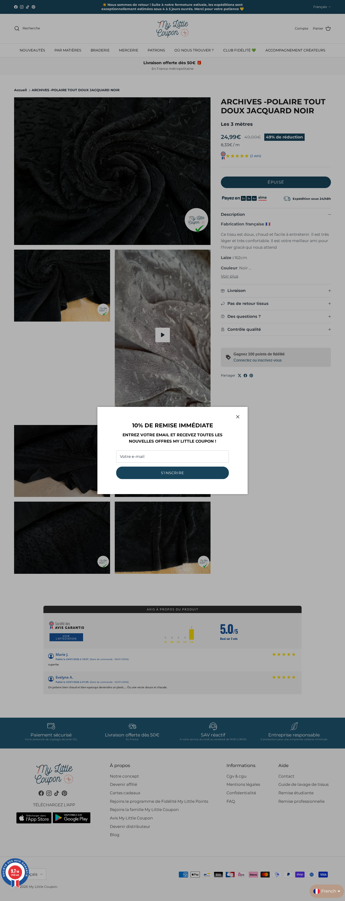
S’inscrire (172, 473)
